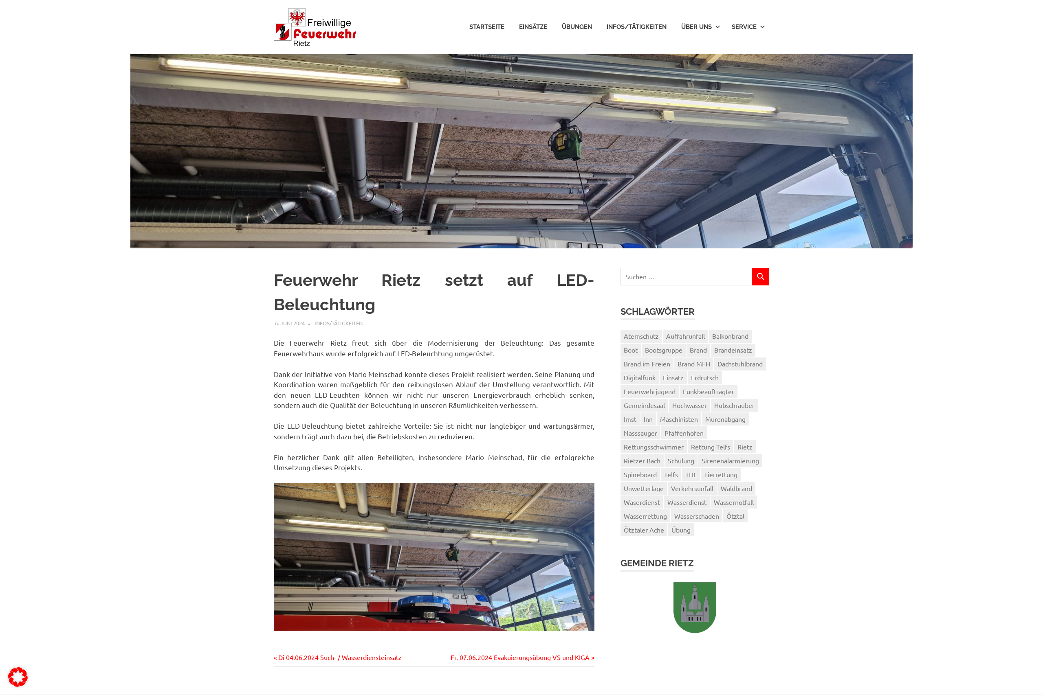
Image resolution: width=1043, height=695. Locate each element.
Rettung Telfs (710, 447)
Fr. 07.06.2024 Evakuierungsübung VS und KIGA (520, 657)
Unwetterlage (644, 488)
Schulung (681, 460)
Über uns (696, 27)
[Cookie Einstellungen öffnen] (18, 684)
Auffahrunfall (685, 336)
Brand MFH (694, 364)
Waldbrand (736, 488)
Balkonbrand (730, 336)
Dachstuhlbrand (740, 364)
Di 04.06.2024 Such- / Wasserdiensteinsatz (340, 657)
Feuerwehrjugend (650, 391)
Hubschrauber (734, 405)
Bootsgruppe (663, 350)
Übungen (577, 27)
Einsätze (533, 27)
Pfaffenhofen (684, 433)
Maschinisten (679, 419)
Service (744, 27)
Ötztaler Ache (644, 530)
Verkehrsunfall (692, 488)
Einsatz (673, 377)
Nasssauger (640, 433)
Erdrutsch (705, 377)
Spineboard (640, 474)
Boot (631, 350)
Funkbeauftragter (708, 391)
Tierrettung (720, 474)
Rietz (745, 447)
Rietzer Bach (642, 460)
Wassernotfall (734, 502)
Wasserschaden (696, 516)
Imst (630, 419)
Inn (648, 419)
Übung (681, 530)
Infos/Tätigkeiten (637, 27)
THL (691, 474)
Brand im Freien (647, 364)
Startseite (486, 27)
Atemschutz (641, 336)
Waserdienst (642, 502)
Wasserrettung (645, 516)
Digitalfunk (640, 377)
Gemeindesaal (644, 405)
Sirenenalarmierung (730, 460)
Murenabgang (725, 419)
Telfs (671, 474)
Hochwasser (689, 405)
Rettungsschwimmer (654, 447)
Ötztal (735, 516)
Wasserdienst (686, 502)
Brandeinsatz (733, 350)
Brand (698, 350)
